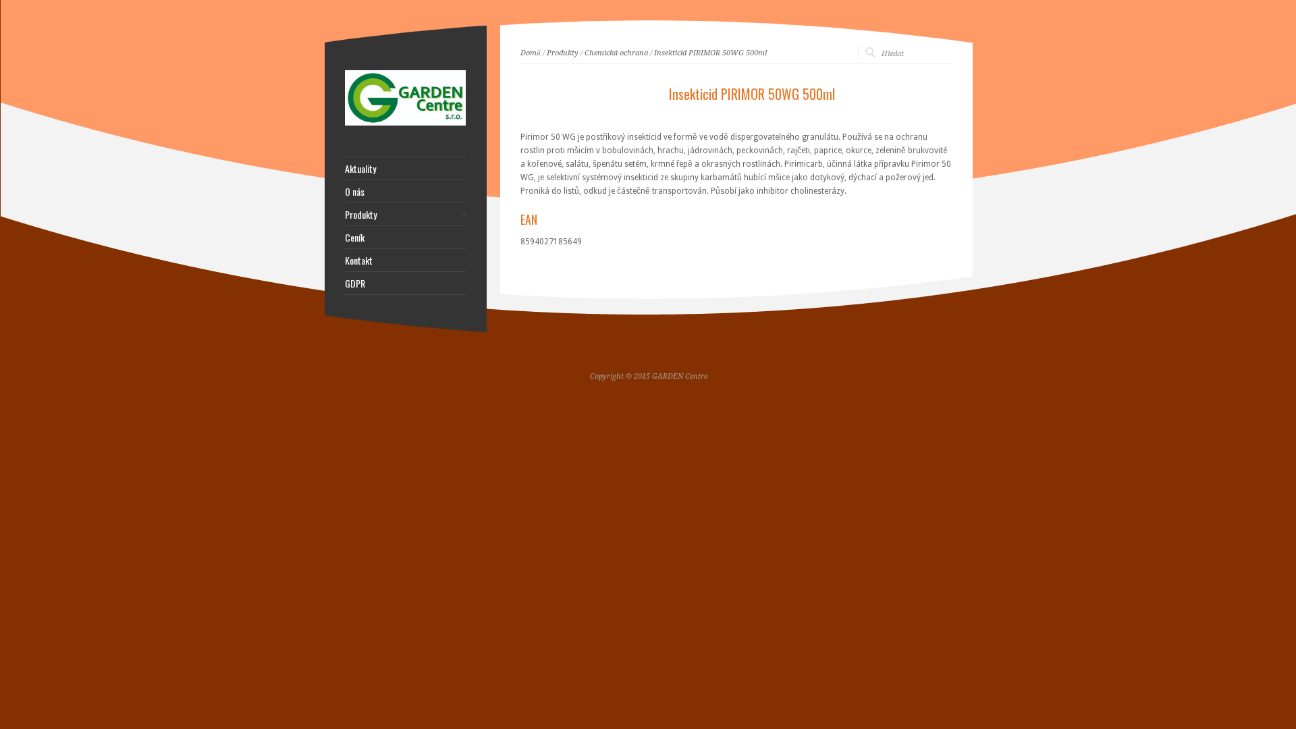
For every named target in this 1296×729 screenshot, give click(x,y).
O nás (354, 191)
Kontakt (359, 260)
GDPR (355, 283)
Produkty (562, 53)
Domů (530, 53)
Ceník (354, 237)
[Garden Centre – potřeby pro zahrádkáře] (405, 123)
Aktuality (360, 168)
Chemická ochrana (616, 53)
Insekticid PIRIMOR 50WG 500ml (710, 53)
